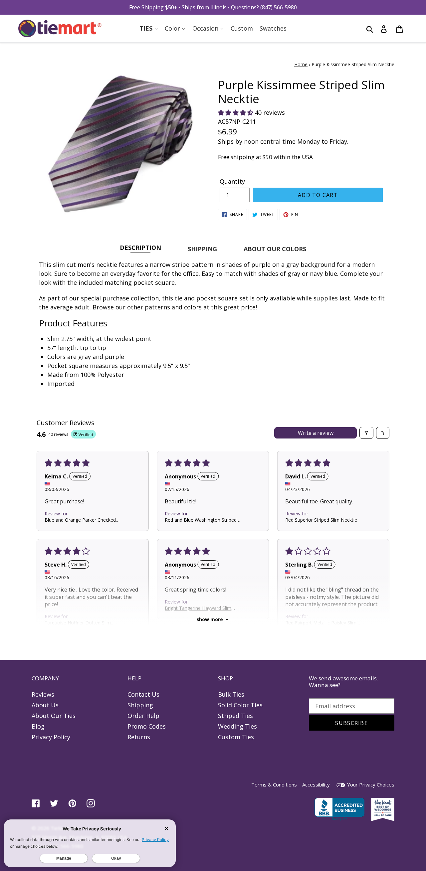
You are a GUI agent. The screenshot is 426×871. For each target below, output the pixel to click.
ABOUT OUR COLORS (275, 249)
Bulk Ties (231, 694)
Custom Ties (236, 737)
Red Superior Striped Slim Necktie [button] (321, 519)
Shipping (140, 705)
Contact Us (143, 694)
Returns (138, 737)
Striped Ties (235, 716)
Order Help (143, 716)
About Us (45, 705)
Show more (209, 619)
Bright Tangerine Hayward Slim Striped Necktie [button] (198, 608)
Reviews (43, 694)
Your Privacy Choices (370, 784)
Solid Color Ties (240, 705)
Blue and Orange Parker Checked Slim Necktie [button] (80, 519)
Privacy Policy (51, 737)
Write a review (315, 432)
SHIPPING (202, 249)
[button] (236, 112)
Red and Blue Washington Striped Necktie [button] (201, 519)
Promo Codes (146, 726)
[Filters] (366, 433)
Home (301, 64)
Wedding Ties (237, 726)
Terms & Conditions (274, 784)
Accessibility (316, 784)
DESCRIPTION (140, 247)
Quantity (232, 181)
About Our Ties (54, 716)
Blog (38, 726)
